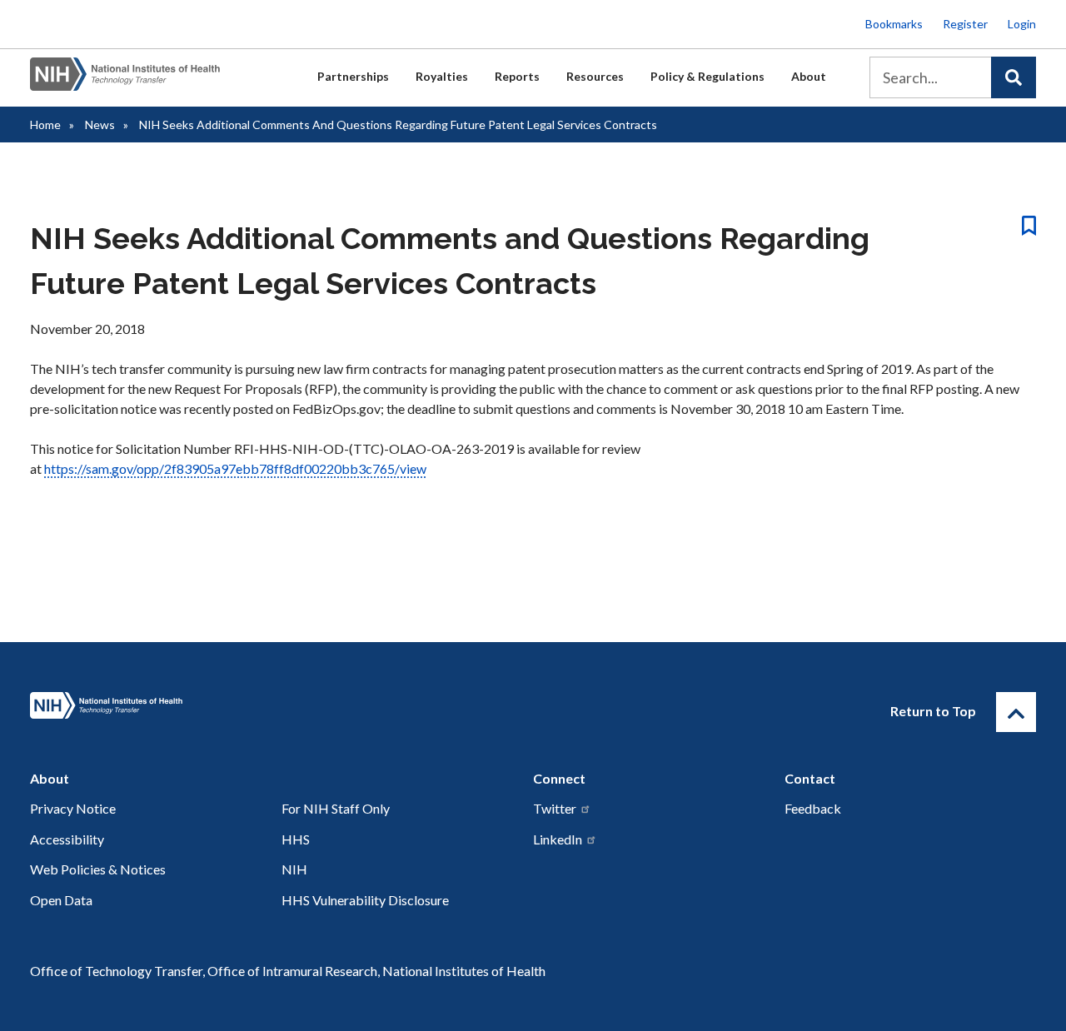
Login (1022, 24)
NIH (294, 869)
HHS (295, 839)
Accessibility (67, 839)
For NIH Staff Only (335, 808)
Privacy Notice (73, 808)
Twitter (554, 808)
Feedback (813, 808)
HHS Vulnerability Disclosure (365, 900)
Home (45, 124)
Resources (595, 76)
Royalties (442, 76)
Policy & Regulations (707, 76)
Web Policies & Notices (98, 869)
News (100, 124)
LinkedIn (557, 839)
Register (965, 24)
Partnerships (353, 76)
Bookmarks (894, 24)
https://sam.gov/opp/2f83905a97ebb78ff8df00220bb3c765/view (235, 468)
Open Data (61, 900)
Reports (517, 76)
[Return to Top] (1016, 712)
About (808, 76)
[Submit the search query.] (1013, 77)
